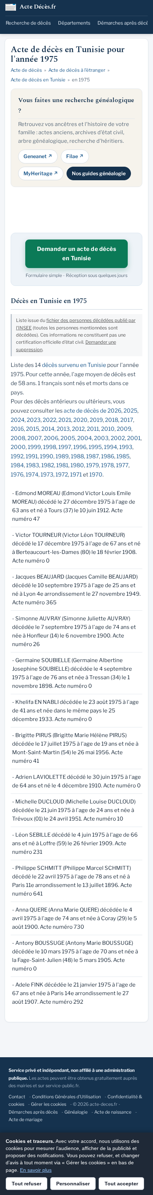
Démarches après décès (124, 23)
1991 (32, 456)
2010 (108, 428)
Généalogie (76, 1112)
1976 (17, 474)
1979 (92, 465)
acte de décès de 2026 (92, 410)
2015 (32, 428)
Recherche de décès (28, 23)
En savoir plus (36, 1170)
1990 (46, 456)
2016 (17, 428)
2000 (18, 447)
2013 (63, 428)
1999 (34, 447)
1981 (62, 465)
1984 (17, 465)
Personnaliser (73, 1183)
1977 (122, 465)
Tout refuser (26, 1183)
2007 (34, 438)
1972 (62, 474)
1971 (76, 474)
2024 (18, 420)
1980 (77, 465)
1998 (49, 447)
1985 (123, 456)
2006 (51, 438)
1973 (47, 474)
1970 (95, 474)
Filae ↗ (75, 156)
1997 (64, 447)
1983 (32, 465)
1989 (62, 456)
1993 (125, 447)
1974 (32, 474)
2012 (78, 428)
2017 (126, 420)
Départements (74, 23)
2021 (64, 420)
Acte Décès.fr (38, 7)
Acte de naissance (112, 1112)
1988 (77, 456)
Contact (17, 1096)
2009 (124, 428)
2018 (111, 420)
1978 (107, 465)
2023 (34, 420)
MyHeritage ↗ (40, 173)
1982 (47, 465)
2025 (130, 410)
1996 (79, 447)
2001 (134, 438)
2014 (47, 428)
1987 (92, 456)
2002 (118, 438)
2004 (84, 438)
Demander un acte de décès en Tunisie (76, 254)
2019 (96, 420)
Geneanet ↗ (37, 156)
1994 (110, 447)
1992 (17, 456)
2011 (93, 428)
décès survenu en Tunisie (74, 365)
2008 (18, 438)
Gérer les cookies (48, 1104)
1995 (95, 447)
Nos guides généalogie (99, 173)
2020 (80, 420)
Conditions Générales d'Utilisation (66, 1096)
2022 (49, 420)
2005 (67, 438)
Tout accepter (121, 1183)
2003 (101, 438)
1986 (107, 456)
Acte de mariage (25, 1119)
